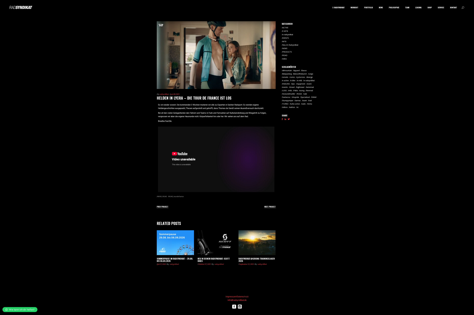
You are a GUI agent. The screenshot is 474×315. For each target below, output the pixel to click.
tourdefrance (179, 196)
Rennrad (309, 90)
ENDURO (286, 84)
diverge (310, 77)
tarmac (298, 100)
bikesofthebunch (300, 74)
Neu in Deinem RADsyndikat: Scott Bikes (214, 259)
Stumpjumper (287, 100)
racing (302, 90)
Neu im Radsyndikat (290, 45)
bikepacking (287, 74)
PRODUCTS (287, 52)
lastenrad (310, 87)
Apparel (297, 70)
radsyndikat (164, 94)
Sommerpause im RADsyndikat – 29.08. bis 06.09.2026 (175, 259)
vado (304, 104)
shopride (295, 97)
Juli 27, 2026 (161, 264)
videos (285, 107)
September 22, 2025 (246, 264)
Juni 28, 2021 (174, 94)
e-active (285, 80)
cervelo (285, 77)
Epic (293, 84)
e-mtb (299, 80)
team (305, 100)
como (292, 77)
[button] (19, 309)
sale (305, 94)
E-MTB (285, 31)
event (309, 84)
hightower (300, 87)
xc (298, 107)
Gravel (292, 87)
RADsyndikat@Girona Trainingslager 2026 (256, 259)
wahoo (292, 107)
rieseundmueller (288, 94)
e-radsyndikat (287, 34)
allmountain (287, 70)
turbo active (295, 104)
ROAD (165, 196)
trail (310, 100)
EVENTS (285, 38)
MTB (284, 41)
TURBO (285, 104)
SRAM (314, 97)
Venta (309, 104)
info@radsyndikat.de (237, 300)
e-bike (293, 80)
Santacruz (286, 97)
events (285, 87)
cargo (311, 74)
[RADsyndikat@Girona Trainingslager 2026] (257, 242)
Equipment (301, 84)
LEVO (284, 90)
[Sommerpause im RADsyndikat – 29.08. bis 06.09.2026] (175, 242)
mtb (290, 90)
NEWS (159, 196)
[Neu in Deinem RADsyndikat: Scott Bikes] (216, 242)
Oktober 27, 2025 (204, 264)
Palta (296, 90)
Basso (304, 70)
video (284, 59)
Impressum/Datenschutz (237, 296)
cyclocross (301, 77)
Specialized (305, 97)
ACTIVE (285, 27)
